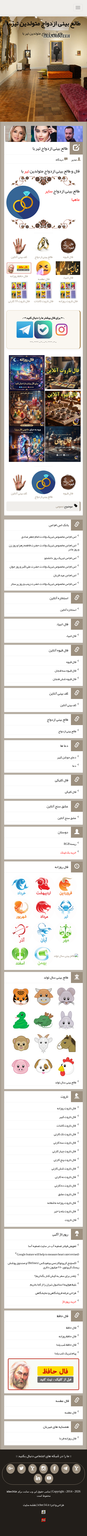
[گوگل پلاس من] (10, 1469)
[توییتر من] (21, 1469)
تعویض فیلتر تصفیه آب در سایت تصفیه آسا (52, 1246)
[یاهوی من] (76, 1469)
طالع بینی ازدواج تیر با (50, 148)
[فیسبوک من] (54, 1469)
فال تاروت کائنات (66, 1125)
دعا (74, 766)
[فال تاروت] (63, 374)
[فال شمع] (27, 409)
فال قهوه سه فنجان (65, 670)
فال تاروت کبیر (67, 1117)
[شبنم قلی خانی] (18, 135)
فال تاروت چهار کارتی (64, 1151)
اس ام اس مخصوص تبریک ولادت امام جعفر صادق (48, 537)
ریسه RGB (70, 844)
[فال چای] (63, 445)
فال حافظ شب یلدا (66, 1345)
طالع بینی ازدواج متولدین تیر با (43, 23)
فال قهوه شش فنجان (64, 679)
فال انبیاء (71, 636)
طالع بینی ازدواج (67, 731)
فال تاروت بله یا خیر (65, 1211)
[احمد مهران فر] (70, 135)
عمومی (59, 506)
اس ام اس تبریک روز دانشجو (60, 558)
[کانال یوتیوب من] (49, 1478)
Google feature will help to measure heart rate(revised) (48, 1254)
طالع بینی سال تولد (65, 1082)
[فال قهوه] (63, 409)
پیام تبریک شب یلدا (65, 1353)
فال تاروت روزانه (66, 1108)
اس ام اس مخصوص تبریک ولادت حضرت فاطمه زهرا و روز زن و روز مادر (44, 547)
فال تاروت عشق (67, 1194)
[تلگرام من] (65, 1469)
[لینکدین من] (38, 1478)
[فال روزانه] (27, 374)
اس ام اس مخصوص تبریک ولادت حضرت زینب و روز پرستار (43, 584)
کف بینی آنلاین (68, 705)
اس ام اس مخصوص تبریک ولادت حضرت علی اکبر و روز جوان (43, 566)
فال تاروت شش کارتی (64, 1168)
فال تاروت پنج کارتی (65, 1160)
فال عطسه (70, 1412)
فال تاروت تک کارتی (65, 1134)
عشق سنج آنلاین (67, 818)
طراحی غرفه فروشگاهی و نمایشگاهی (55, 1293)
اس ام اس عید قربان (64, 575)
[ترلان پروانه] (44, 135)
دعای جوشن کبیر (66, 757)
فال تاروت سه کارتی (64, 1142)
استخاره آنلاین (68, 610)
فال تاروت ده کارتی (65, 1185)
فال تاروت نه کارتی (65, 1177)
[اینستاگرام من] (43, 1469)
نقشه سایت (29, 1505)
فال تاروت (70, 1220)
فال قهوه (71, 662)
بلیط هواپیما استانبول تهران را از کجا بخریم (53, 1284)
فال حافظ (71, 1328)
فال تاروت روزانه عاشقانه (61, 1202)
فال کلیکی (70, 792)
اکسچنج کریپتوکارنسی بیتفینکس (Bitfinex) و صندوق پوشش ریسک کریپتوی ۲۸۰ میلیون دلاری (43, 1265)
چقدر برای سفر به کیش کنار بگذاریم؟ (55, 1276)
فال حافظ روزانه (67, 1336)
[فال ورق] (27, 445)
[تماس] (32, 1469)
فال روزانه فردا (67, 1438)
